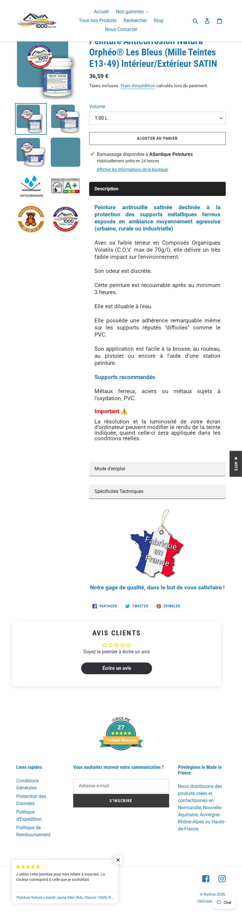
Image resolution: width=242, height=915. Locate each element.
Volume (97, 106)
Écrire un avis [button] (116, 668)
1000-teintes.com (211, 901)
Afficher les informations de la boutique (132, 169)
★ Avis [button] (236, 463)
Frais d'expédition (138, 85)
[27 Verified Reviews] (121, 761)
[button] (118, 859)
